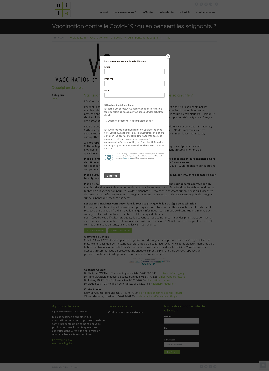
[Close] (168, 56)
